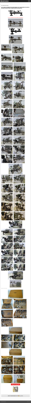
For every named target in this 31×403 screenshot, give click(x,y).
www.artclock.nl (4, 1)
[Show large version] (15, 12)
